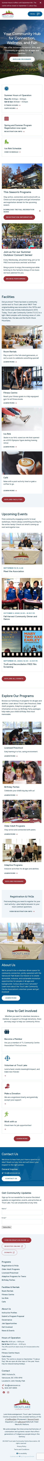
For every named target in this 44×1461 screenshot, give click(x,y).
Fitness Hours (11, 105)
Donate (8, 1252)
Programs (6, 1262)
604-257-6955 (11, 1388)
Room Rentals (9, 351)
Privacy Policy (21, 1446)
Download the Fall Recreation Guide (19, 211)
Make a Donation (12, 1093)
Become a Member (13, 1039)
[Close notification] (40, 2)
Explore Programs (22, 59)
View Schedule (11, 152)
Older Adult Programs (11, 1269)
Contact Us (11, 1179)
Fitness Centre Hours (11, 1353)
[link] (22, 345)
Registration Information (19, 217)
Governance (7, 1320)
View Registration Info (21, 911)
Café (5, 477)
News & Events (8, 1331)
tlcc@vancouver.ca (12, 1173)
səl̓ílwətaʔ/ (22, 1422)
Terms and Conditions (21, 1449)
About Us (6, 1309)
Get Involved (7, 1327)
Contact (6, 1370)
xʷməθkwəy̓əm (11, 1419)
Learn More (9, 362)
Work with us (10, 1121)
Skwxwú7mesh (33, 1419)
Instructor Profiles (9, 1313)
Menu (32, 14)
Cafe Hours (9, 108)
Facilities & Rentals (10, 1287)
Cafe (4, 1302)
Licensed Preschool (10, 1273)
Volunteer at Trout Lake (15, 1065)
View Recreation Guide (15, 1240)
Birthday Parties (8, 1280)
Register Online (12, 1246)
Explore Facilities (13, 499)
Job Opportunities (9, 1323)
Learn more (10, 998)
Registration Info (13, 131)
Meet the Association (14, 571)
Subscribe (7, 1227)
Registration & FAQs (10, 1266)
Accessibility (22, 1453)
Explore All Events (13, 679)
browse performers (16, 279)
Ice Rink (7, 434)
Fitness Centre (10, 392)
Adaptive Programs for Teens (14, 1276)
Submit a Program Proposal (13, 1316)
